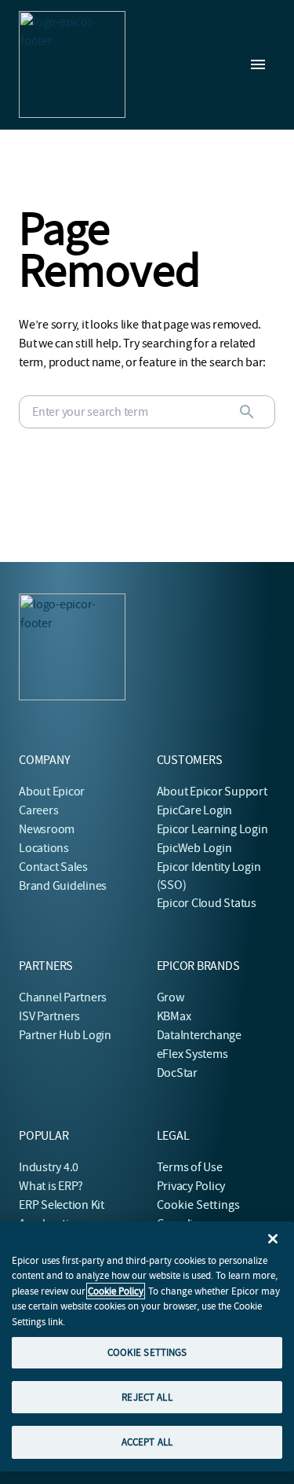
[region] (147, 1346)
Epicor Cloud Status (206, 903)
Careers (38, 810)
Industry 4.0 (48, 1167)
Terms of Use (190, 1167)
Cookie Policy (115, 1291)
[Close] (273, 1238)
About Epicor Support (212, 791)
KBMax (174, 1016)
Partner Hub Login (65, 1035)
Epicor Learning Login (212, 829)
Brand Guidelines (63, 886)
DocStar (177, 1073)
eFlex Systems (192, 1054)
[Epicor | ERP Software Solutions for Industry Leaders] (72, 64)
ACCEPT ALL (147, 1442)
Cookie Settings (199, 1205)
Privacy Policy (191, 1186)
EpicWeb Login (194, 848)
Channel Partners (63, 997)
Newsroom (46, 829)
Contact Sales (53, 867)
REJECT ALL (147, 1397)
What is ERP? (51, 1186)
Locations (44, 848)
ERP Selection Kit (61, 1205)
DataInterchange (199, 1035)
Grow (170, 997)
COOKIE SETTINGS (147, 1352)
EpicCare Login (195, 810)
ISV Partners (49, 1016)
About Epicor (52, 791)
